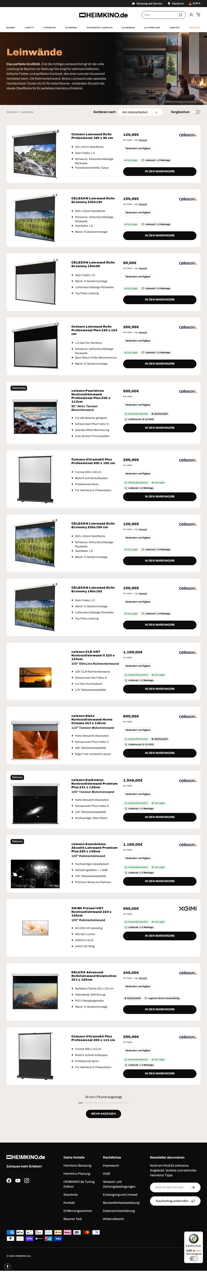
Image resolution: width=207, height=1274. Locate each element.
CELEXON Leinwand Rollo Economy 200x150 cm (93, 525)
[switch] (194, 1258)
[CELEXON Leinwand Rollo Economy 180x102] (35, 607)
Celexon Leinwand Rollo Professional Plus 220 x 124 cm (94, 330)
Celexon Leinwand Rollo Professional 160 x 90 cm (92, 136)
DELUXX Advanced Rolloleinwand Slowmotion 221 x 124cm (93, 976)
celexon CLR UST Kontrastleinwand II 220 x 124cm (93, 655)
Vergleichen (180, 112)
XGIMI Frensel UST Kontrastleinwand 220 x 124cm (91, 912)
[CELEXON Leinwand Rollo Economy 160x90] (35, 282)
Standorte (70, 1194)
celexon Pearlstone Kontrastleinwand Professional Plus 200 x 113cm (90, 396)
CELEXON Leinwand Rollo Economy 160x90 (93, 264)
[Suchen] (180, 15)
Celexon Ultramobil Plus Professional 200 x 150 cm (93, 461)
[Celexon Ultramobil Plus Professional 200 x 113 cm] (35, 1056)
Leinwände (27, 112)
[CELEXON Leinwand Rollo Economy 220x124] (35, 218)
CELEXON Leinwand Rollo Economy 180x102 (93, 589)
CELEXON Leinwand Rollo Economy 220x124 (93, 200)
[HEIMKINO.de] (103, 15)
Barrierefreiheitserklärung (121, 1202)
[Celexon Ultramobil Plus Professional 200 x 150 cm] (35, 479)
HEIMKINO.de (23, 1256)
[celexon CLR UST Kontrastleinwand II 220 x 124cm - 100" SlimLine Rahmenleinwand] (35, 671)
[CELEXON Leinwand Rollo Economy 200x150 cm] (35, 543)
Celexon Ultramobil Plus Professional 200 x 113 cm (93, 1038)
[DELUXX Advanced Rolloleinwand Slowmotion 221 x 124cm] (35, 992)
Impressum (111, 1165)
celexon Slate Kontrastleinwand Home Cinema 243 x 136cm (91, 719)
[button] (198, 14)
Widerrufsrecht (113, 1219)
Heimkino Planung (76, 1173)
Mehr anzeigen (103, 1113)
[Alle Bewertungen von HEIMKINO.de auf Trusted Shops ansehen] (31, 1204)
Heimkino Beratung (77, 1165)
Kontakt (69, 1202)
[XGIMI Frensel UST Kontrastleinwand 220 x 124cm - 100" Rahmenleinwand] (35, 928)
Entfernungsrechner (77, 1211)
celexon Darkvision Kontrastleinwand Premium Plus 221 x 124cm (94, 783)
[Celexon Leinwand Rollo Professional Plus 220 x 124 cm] (35, 346)
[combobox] (164, 15)
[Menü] (200, 1234)
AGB (106, 1173)
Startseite (11, 112)
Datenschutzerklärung (119, 1211)
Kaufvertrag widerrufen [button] (172, 1201)
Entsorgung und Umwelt (120, 1194)
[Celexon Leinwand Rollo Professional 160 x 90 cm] (35, 154)
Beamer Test (72, 1219)
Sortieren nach (104, 112)
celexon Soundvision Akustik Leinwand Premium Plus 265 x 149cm (94, 847)
